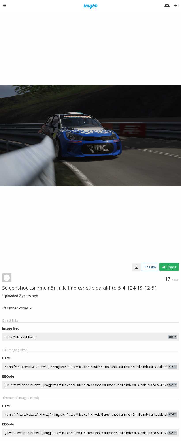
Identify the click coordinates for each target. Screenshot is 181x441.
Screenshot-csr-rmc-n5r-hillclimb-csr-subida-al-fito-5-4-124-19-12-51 (79, 287)
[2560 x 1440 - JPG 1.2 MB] (136, 267)
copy (172, 337)
